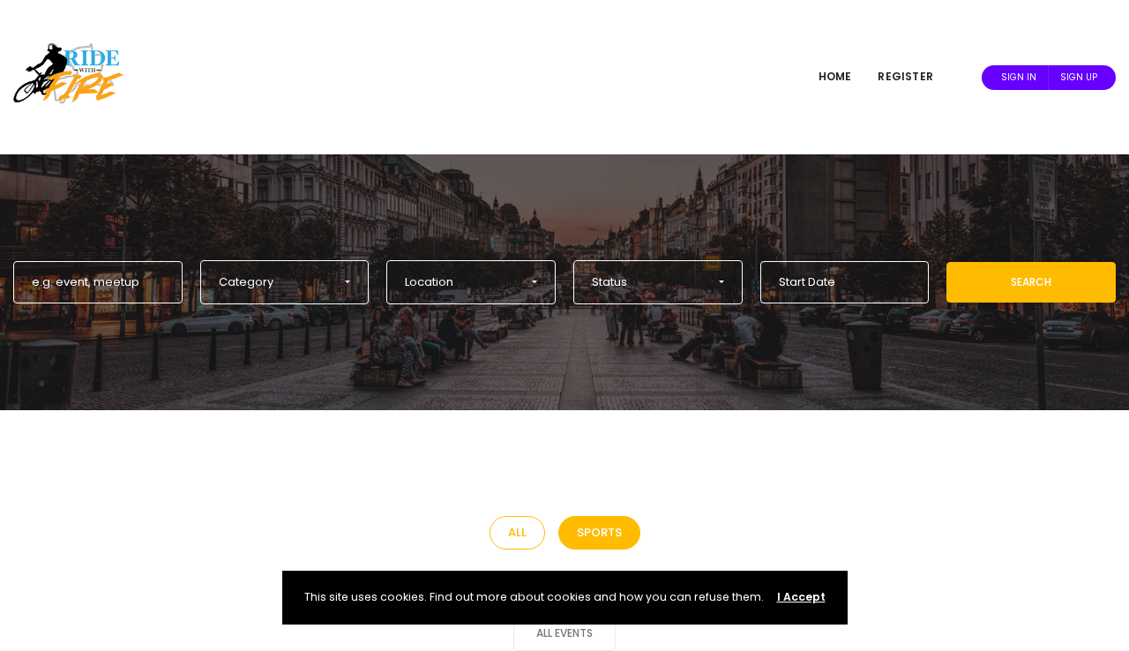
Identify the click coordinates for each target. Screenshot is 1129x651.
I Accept (801, 596)
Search (1031, 281)
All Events (564, 632)
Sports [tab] (599, 532)
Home (835, 76)
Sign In (1018, 77)
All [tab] (517, 532)
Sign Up (1078, 77)
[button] (285, 282)
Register (905, 76)
